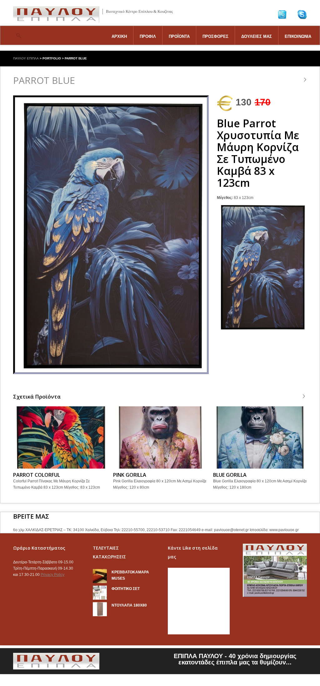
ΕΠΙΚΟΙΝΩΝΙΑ (298, 36)
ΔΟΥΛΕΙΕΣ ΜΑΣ (256, 36)
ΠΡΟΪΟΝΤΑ (179, 36)
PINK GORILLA (129, 474)
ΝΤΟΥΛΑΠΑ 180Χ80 (129, 605)
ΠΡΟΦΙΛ (148, 36)
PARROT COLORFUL (36, 474)
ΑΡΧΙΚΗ (119, 36)
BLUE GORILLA (230, 474)
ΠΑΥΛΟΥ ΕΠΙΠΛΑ (26, 58)
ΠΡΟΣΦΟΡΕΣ (215, 36)
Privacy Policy (52, 574)
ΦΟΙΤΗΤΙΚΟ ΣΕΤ (126, 589)
